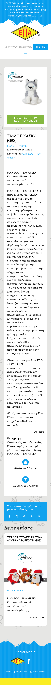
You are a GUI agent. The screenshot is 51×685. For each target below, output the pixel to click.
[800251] (25, 553)
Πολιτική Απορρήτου (16, 672)
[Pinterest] (31, 517)
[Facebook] (9, 517)
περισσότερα (36, 617)
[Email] (39, 517)
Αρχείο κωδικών (37, 672)
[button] (6, 580)
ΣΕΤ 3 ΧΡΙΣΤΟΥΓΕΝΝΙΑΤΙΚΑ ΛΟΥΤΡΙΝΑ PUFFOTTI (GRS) (24, 539)
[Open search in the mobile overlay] (25, 47)
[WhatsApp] (24, 517)
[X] (17, 517)
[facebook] (28, 661)
